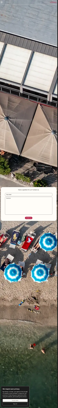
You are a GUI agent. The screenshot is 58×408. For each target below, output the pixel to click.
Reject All (15, 403)
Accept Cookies (15, 400)
